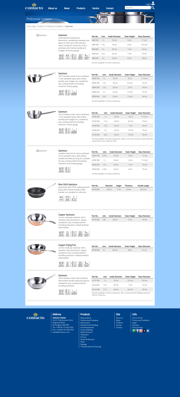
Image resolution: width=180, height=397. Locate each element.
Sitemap (135, 325)
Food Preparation (87, 327)
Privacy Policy (137, 327)
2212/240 (95, 289)
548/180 (95, 44)
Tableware (84, 334)
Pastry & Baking (86, 330)
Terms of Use (137, 318)
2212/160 (95, 280)
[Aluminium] (67, 56)
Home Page (31, 26)
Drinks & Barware (87, 339)
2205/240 (95, 169)
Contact (110, 8)
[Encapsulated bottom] (74, 291)
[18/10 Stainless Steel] (61, 56)
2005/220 (95, 92)
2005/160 (95, 78)
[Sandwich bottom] (74, 92)
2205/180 (95, 160)
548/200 (95, 49)
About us (52, 8)
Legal (134, 322)
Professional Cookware (54, 26)
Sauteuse (62, 35)
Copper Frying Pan (67, 245)
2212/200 (95, 285)
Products (81, 8)
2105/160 (95, 116)
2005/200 (95, 87)
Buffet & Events (86, 332)
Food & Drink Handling (89, 325)
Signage (83, 344)
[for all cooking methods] (74, 56)
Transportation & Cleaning (90, 346)
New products (85, 318)
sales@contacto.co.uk (61, 332)
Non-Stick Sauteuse (67, 184)
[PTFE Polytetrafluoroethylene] (67, 198)
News (67, 8)
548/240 (95, 58)
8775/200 (95, 219)
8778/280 (95, 250)
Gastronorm (85, 322)
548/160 (95, 40)
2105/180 (95, 121)
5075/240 (95, 189)
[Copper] (67, 233)
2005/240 (95, 96)
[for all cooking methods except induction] (74, 198)
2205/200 (95, 164)
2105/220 (95, 130)
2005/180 (95, 83)
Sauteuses (69, 26)
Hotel (82, 342)
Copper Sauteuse (66, 214)
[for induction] (80, 56)
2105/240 (95, 134)
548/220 (95, 53)
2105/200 (95, 125)
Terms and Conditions (140, 320)
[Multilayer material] (86, 56)
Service (95, 8)
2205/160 (95, 155)
